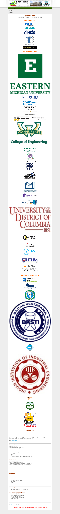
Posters (45, 8)
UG (35, 8)
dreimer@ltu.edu (29, 503)
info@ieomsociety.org (14, 440)
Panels (24, 8)
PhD (30, 8)
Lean (41, 8)
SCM (43, 8)
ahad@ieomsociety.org (12, 504)
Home (9, 8)
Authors (12, 8)
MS (32, 8)
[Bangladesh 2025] (30, 3)
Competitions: (27, 8)
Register (14, 8)
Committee (17, 8)
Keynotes (21, 8)
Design (39, 8)
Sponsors (48, 8)
